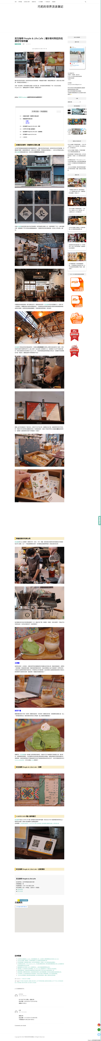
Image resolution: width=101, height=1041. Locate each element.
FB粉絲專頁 (20, 889)
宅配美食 (53, 1)
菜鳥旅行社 (34, 1)
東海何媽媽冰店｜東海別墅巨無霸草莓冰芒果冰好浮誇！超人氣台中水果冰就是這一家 (36, 970)
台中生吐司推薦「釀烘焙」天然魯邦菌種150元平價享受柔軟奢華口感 (32, 960)
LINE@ (32, 760)
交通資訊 (25, 137)
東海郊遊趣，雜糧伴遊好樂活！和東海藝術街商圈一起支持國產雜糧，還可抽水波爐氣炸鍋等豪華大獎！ (40, 972)
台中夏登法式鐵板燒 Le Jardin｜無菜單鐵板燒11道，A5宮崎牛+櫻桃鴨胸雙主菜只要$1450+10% (38, 959)
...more (69, 79)
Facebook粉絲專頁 (19, 760)
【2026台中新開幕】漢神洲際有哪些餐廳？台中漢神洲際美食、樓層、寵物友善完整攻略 (36, 975)
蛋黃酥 (30, 981)
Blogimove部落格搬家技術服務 (94, 1040)
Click (99, 520)
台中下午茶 (54, 981)
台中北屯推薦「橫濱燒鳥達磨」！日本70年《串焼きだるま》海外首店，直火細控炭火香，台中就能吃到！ (77, 146)
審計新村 (34, 981)
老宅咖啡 (34, 982)
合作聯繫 (41, 1)
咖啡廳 (28, 978)
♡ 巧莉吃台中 (47, 1)
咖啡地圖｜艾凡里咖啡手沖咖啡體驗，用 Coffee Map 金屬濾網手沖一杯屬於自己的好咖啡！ (37, 968)
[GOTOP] (99, 1034)
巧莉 (23, 44)
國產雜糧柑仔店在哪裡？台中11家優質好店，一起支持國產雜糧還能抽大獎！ (34, 967)
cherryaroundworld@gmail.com (75, 84)
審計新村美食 (24, 982)
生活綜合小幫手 (27, 1)
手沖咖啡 (22, 981)
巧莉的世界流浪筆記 (50, 6)
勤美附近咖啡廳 (48, 981)
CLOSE (58, 111)
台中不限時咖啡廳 (40, 981)
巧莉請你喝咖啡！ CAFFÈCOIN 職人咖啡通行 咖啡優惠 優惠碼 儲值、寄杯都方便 (39, 823)
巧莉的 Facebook (22, 97)
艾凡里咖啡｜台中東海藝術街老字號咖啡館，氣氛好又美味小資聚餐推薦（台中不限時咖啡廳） (38, 973)
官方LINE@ (20, 891)
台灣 (15, 1)
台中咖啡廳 (18, 982)
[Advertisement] (50, 22)
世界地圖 (20, 1)
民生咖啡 (18, 152)
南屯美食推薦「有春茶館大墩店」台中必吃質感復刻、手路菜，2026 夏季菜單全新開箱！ (37, 962)
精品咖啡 (26, 981)
